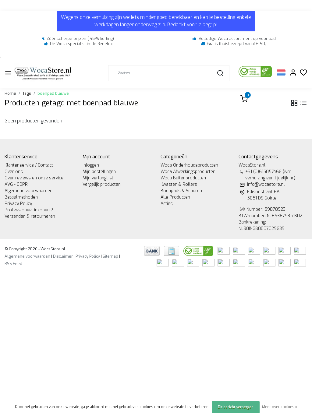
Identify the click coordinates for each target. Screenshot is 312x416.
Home (10, 93)
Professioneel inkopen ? (29, 210)
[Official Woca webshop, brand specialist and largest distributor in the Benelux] (43, 73)
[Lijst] (303, 103)
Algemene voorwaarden (28, 191)
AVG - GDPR (16, 184)
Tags (27, 93)
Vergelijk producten (102, 184)
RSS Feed (13, 263)
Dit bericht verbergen (236, 407)
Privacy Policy (18, 203)
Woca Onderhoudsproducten (189, 165)
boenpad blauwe (53, 93)
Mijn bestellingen (99, 172)
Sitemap (110, 256)
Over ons (14, 172)
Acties (167, 203)
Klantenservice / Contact (29, 165)
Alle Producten (175, 197)
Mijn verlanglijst (98, 178)
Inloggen (91, 165)
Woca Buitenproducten (183, 178)
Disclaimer (63, 256)
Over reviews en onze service (34, 178)
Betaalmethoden (21, 197)
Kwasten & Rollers (179, 184)
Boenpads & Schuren (181, 191)
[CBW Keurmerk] (199, 250)
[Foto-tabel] (294, 103)
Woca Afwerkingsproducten (188, 172)
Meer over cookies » (279, 406)
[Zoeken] (220, 73)
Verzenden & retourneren (30, 216)
